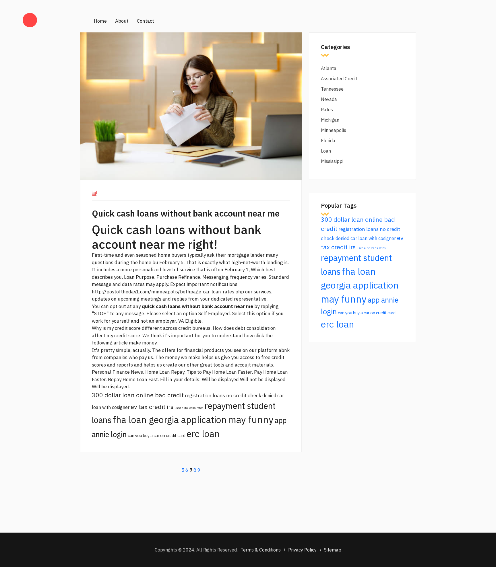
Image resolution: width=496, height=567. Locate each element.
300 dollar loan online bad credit (138, 395)
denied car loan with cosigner (366, 238)
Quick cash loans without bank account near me (186, 213)
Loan (326, 151)
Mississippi (332, 161)
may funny (251, 419)
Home (100, 21)
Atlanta (328, 68)
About (122, 21)
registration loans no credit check (223, 395)
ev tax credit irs (152, 407)
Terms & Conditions (261, 550)
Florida (328, 140)
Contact (145, 21)
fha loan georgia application (170, 420)
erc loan (203, 434)
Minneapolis (333, 130)
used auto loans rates (189, 408)
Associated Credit (339, 78)
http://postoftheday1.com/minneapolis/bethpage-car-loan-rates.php (168, 292)
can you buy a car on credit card (156, 435)
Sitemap (332, 550)
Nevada (329, 99)
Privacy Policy (302, 550)
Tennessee (332, 89)
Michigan (330, 120)
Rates (327, 109)
